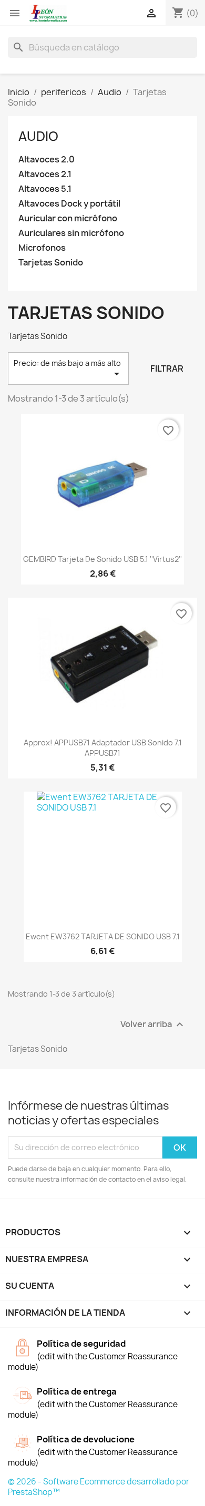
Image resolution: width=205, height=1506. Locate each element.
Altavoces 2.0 (46, 159)
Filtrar (166, 368)
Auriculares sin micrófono (71, 233)
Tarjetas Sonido (50, 262)
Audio (38, 136)
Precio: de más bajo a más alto (68, 369)
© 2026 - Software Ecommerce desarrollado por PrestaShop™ (98, 1487)
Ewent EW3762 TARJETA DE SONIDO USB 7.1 (103, 936)
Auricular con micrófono (67, 218)
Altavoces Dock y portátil (69, 203)
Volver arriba (153, 1024)
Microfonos (42, 247)
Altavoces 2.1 (44, 174)
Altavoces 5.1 (44, 188)
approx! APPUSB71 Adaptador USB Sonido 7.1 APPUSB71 (103, 747)
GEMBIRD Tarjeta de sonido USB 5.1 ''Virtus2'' (102, 559)
